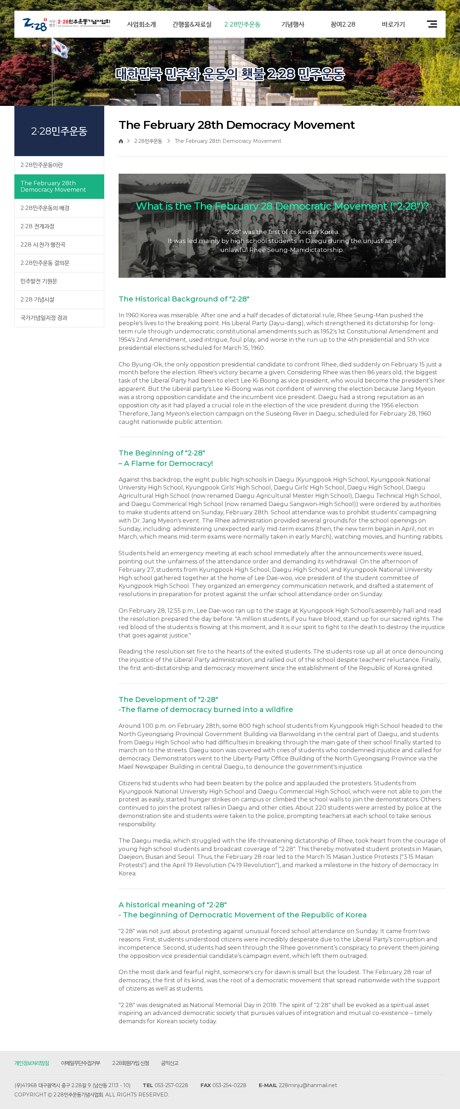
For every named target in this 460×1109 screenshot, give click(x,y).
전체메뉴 (429, 24)
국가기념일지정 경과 (43, 317)
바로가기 (393, 24)
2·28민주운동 (242, 24)
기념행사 (292, 24)
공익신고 (169, 1062)
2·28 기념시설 (37, 299)
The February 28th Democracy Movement (53, 186)
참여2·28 (343, 24)
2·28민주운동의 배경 (44, 208)
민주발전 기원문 (38, 281)
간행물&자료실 (192, 24)
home (123, 141)
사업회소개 (141, 24)
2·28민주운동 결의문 (44, 262)
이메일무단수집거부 (80, 1062)
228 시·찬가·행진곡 (42, 244)
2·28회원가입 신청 (130, 1062)
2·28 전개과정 (37, 226)
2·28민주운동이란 (41, 165)
